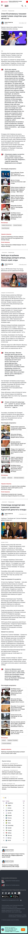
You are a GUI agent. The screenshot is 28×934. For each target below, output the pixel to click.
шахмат (4, 477)
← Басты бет (4, 10)
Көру (23, 929)
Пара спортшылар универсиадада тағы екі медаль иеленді (13, 245)
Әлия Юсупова (5, 228)
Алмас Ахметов (9, 22)
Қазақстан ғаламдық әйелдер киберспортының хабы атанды (10, 865)
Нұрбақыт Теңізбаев (12, 740)
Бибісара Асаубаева (19, 477)
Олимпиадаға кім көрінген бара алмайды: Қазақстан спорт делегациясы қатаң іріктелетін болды (13, 487)
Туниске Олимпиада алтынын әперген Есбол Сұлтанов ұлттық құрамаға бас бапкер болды (12, 238)
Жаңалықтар (11, 10)
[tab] (5, 797)
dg (20, 900)
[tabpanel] (14, 821)
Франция (10, 477)
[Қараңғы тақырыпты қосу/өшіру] (25, 6)
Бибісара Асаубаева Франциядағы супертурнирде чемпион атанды (12, 766)
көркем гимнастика (6, 225)
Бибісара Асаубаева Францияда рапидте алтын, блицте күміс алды (13, 752)
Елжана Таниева (17, 225)
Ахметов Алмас (9, 850)
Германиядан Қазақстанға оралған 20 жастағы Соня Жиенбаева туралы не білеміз (13, 787)
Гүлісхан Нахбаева (6, 743)
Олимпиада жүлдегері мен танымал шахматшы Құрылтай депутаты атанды (12, 495)
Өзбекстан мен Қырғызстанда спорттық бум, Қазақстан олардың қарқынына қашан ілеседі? (13, 855)
